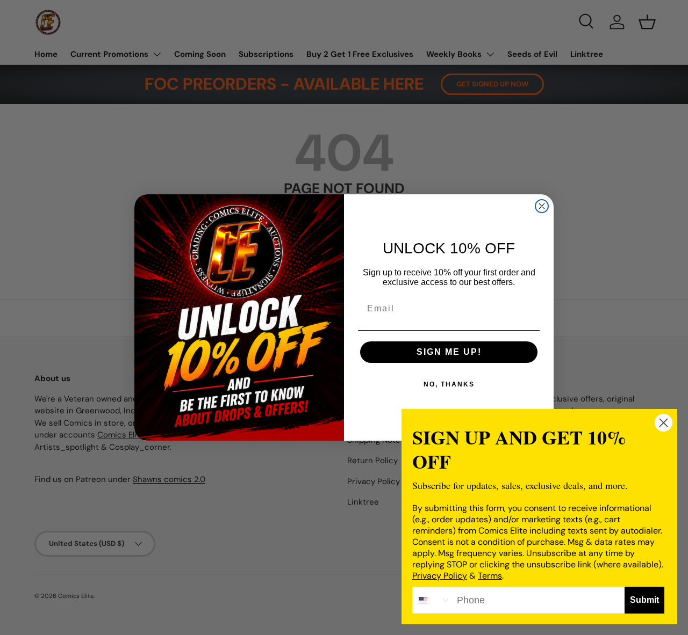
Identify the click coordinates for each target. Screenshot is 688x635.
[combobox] (432, 600)
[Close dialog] (541, 206)
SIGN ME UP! (449, 351)
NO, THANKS (449, 384)
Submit (644, 599)
